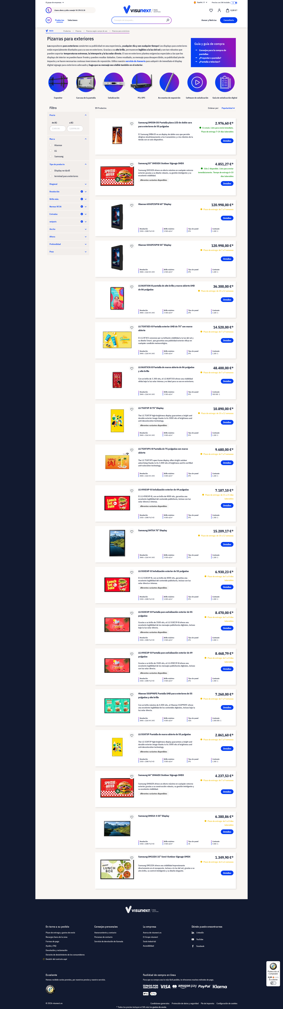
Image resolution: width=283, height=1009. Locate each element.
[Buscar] (168, 20)
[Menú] (49, 20)
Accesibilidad (148, 946)
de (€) (54, 122)
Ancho (52, 229)
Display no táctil (62, 170)
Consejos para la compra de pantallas (212, 52)
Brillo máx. (54, 199)
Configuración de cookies (227, 1003)
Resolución (54, 191)
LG (55, 150)
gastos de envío (159, 1007)
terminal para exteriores (66, 176)
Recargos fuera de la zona (56, 937)
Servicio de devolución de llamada (108, 941)
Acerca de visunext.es (152, 932)
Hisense (58, 145)
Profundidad (55, 244)
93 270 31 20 (80, 10)
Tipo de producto (57, 164)
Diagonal (53, 184)
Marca (52, 139)
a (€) (71, 122)
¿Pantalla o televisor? (209, 61)
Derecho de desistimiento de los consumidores (65, 954)
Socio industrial (149, 941)
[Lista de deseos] (211, 10)
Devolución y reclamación (56, 950)
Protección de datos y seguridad (185, 1003)
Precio (52, 115)
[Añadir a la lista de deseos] (132, 123)
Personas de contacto (103, 937)
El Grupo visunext (150, 937)
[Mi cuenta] (219, 10)
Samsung (58, 156)
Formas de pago (52, 941)
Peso (52, 251)
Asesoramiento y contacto (105, 932)
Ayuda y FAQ (51, 946)
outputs (53, 221)
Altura (52, 236)
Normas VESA (55, 206)
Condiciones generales (159, 1003)
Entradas (53, 214)
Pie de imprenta (207, 1003)
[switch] (273, 983)
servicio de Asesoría (135, 61)
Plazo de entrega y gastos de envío (60, 932)
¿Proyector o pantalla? (210, 57)
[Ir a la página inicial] (141, 10)
